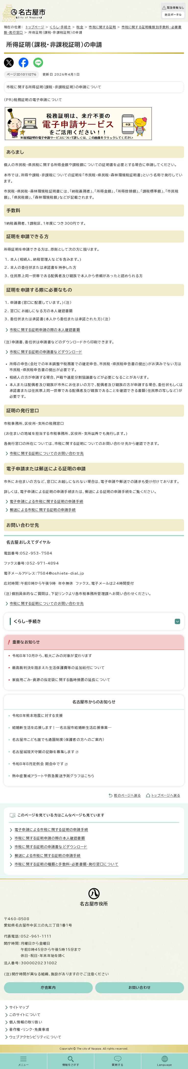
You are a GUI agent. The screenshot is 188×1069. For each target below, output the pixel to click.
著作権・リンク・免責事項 (29, 1029)
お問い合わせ (140, 987)
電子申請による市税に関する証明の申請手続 (46, 501)
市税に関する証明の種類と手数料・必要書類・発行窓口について (66, 864)
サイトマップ (19, 1007)
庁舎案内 (48, 987)
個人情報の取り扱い (25, 1022)
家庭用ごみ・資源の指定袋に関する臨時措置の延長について (61, 680)
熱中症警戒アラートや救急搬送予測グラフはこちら (53, 776)
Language (164, 1065)
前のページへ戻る (127, 795)
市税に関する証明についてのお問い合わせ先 (47, 453)
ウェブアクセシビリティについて (35, 1037)
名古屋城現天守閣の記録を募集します (43, 752)
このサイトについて (25, 1015)
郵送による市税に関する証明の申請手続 (43, 510)
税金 (79, 27)
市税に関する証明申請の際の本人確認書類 (45, 330)
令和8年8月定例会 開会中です (38, 764)
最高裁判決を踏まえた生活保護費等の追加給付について (58, 668)
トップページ (35, 27)
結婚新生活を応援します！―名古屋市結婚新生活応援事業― (62, 727)
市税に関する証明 (102, 27)
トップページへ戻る (166, 795)
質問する (117, 1065)
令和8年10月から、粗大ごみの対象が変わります (52, 655)
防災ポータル (173, 14)
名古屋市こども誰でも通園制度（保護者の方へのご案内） (58, 739)
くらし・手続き (60, 27)
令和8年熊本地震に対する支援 (37, 715)
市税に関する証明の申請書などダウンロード (46, 352)
